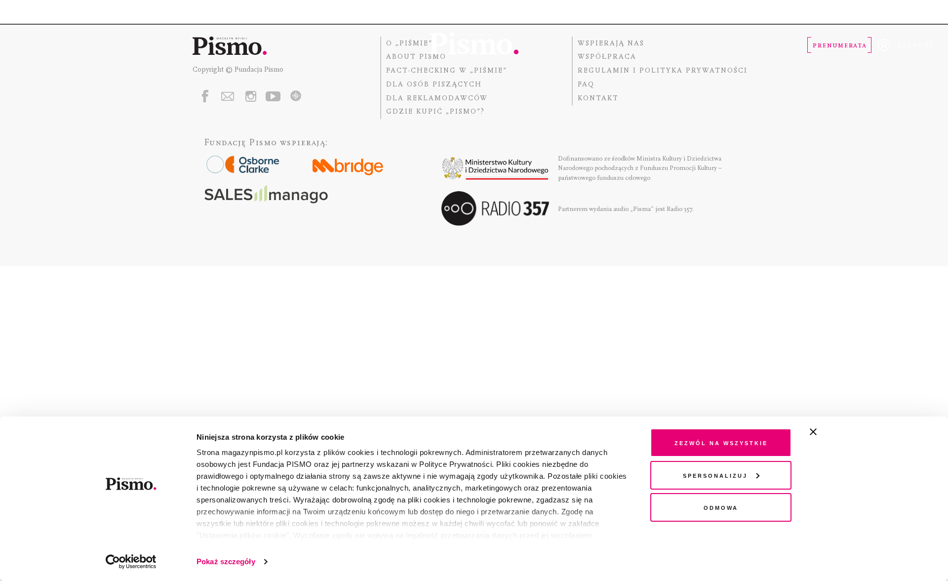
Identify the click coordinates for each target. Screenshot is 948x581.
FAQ (586, 84)
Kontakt (598, 98)
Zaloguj (915, 45)
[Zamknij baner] (839, 431)
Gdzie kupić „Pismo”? (435, 111)
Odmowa (721, 507)
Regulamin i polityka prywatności (663, 70)
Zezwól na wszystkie (721, 442)
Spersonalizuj (715, 475)
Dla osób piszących (434, 84)
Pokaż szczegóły (226, 561)
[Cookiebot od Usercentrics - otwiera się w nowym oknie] (131, 561)
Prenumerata (839, 45)
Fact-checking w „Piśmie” (446, 70)
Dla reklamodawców (437, 98)
